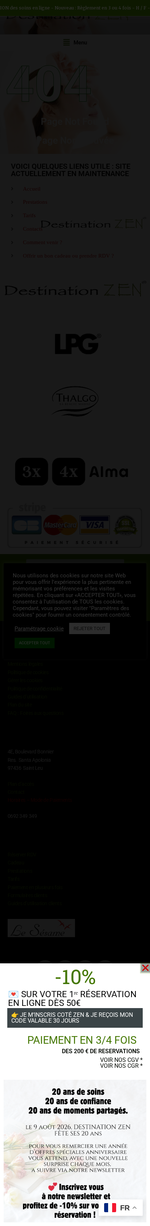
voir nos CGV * (121, 1059)
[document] (75, 613)
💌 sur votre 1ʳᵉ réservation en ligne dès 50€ (72, 998)
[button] (145, 967)
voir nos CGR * (121, 1065)
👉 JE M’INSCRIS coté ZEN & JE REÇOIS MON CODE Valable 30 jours (72, 1017)
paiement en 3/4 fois (82, 1040)
